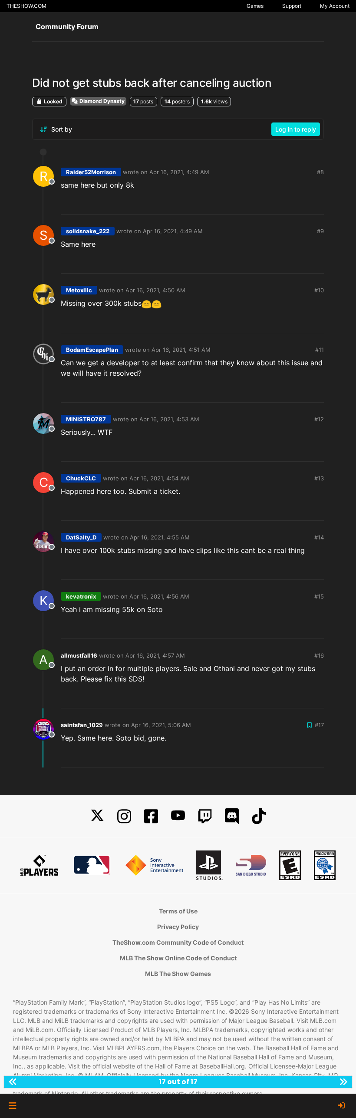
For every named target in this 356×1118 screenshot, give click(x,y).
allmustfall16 (79, 655)
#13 (319, 478)
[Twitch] (205, 816)
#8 (320, 172)
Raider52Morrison (91, 172)
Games (255, 6)
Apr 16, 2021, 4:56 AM (159, 596)
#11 (319, 349)
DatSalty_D (81, 537)
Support (291, 6)
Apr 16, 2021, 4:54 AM (159, 478)
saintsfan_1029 (82, 724)
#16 (319, 655)
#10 (319, 290)
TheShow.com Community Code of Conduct (178, 942)
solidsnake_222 (87, 231)
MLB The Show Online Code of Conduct (178, 958)
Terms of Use (178, 911)
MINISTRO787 (86, 419)
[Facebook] (151, 816)
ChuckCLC (81, 478)
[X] (97, 816)
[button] (12, 1106)
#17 (319, 724)
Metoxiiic (79, 290)
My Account (334, 6)
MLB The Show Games (178, 973)
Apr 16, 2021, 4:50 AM (155, 290)
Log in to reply (295, 129)
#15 (319, 596)
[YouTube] (178, 816)
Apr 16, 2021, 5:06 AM (161, 724)
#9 (320, 231)
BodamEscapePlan (92, 349)
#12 (319, 419)
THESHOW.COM (26, 6)
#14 (319, 537)
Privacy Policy (178, 926)
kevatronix (81, 596)
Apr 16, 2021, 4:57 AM (155, 655)
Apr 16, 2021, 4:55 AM (160, 537)
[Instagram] (124, 816)
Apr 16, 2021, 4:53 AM (169, 419)
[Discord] (232, 816)
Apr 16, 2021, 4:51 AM (181, 349)
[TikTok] (259, 816)
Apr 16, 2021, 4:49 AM (179, 172)
